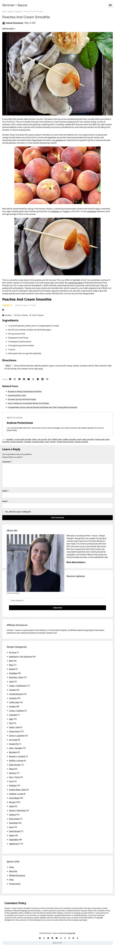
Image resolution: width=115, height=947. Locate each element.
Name (5, 491)
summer (53, 442)
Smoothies (13, 823)
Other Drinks (14, 764)
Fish (10, 723)
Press (11, 879)
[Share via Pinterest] (25, 379)
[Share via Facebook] (11, 379)
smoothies (91, 211)
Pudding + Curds (16, 794)
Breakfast (13, 673)
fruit (49, 439)
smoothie (27, 442)
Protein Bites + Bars (17, 789)
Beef (11, 660)
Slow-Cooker (14, 819)
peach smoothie (88, 439)
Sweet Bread (14, 831)
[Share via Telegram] (39, 379)
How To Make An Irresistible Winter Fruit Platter (28, 403)
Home (11, 867)
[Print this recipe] (57, 310)
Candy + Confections (17, 685)
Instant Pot (13, 744)
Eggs (11, 719)
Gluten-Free (14, 731)
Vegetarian (13, 843)
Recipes (12, 802)
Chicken (12, 690)
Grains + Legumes (16, 735)
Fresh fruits (37, 140)
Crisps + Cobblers (16, 710)
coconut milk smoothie (22, 439)
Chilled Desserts (16, 694)
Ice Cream (13, 739)
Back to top (57, 943)
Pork (11, 781)
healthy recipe (57, 439)
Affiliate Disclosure (17, 875)
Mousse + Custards (17, 756)
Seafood (12, 814)
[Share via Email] (30, 379)
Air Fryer (12, 652)
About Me (13, 871)
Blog (11, 665)
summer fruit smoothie (65, 442)
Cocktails (13, 698)
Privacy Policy (14, 883)
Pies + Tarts (14, 777)
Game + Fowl (14, 727)
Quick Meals (14, 798)
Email (5, 501)
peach (79, 439)
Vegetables (13, 839)
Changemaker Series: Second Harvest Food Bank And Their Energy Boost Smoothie (42, 407)
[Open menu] (110, 5)
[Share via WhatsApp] (34, 379)
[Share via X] (16, 379)
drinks (34, 439)
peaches (59, 140)
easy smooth (42, 439)
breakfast (55, 211)
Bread (11, 669)
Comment (7, 462)
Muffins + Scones (16, 760)
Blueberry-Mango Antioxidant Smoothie (25, 391)
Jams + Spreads (15, 748)
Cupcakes (13, 715)
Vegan (11, 835)
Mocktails (13, 752)
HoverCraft (71, 933)
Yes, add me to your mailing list (18, 512)
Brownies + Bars (16, 677)
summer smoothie (81, 442)
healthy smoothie (69, 439)
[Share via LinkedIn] (21, 379)
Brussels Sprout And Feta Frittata (22, 399)
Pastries (12, 773)
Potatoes (12, 785)
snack (66, 211)
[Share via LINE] (43, 379)
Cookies (12, 706)
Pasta (11, 769)
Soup (11, 827)
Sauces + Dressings (17, 810)
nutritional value (75, 282)
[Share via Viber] (48, 379)
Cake (11, 681)
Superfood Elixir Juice (17, 395)
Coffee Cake (14, 702)
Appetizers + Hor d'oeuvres (20, 656)
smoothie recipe (38, 442)
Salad (11, 806)
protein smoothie (16, 442)
